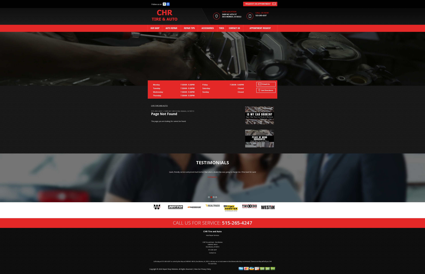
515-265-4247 (261, 15)
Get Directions (267, 90)
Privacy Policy (206, 269)
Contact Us (212, 253)
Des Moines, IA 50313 (185, 111)
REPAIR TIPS (189, 28)
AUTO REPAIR (171, 28)
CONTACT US (234, 28)
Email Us (266, 84)
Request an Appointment (258, 4)
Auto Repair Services (212, 235)
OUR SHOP (155, 28)
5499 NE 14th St (170, 111)
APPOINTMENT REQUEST (260, 28)
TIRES (221, 28)
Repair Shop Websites (170, 269)
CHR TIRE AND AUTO (159, 105)
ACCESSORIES (208, 28)
